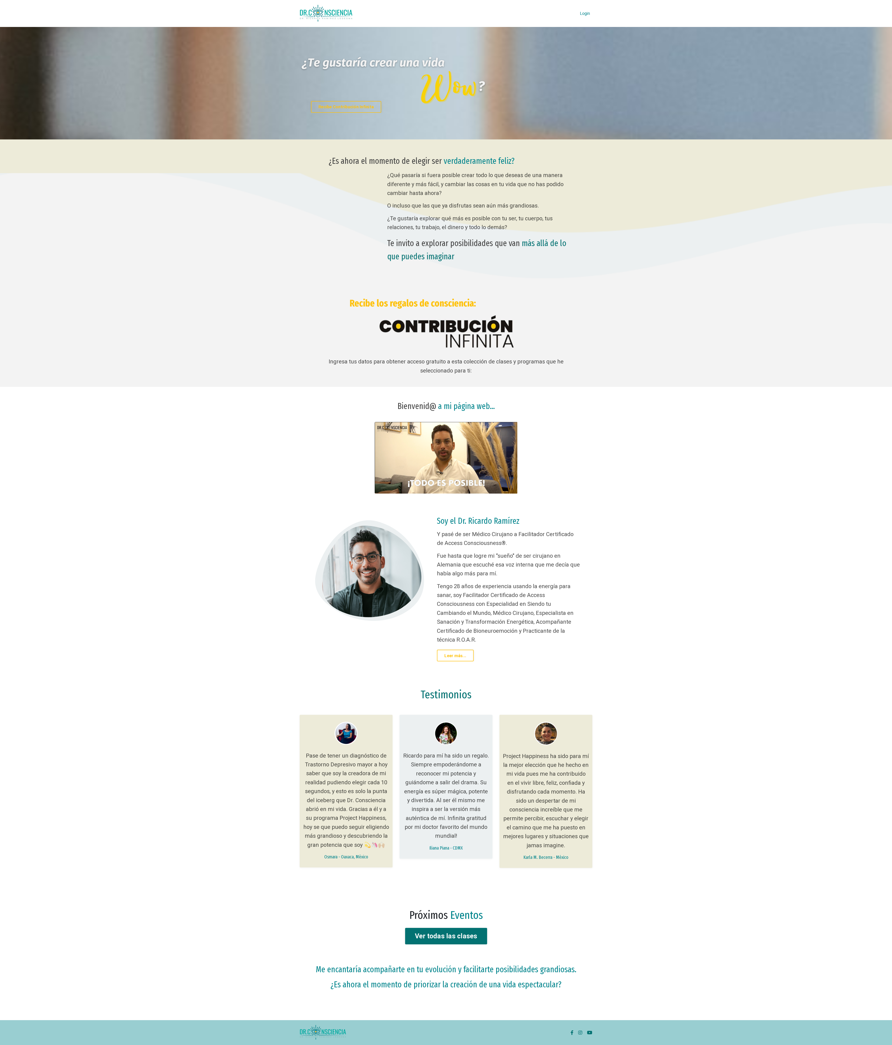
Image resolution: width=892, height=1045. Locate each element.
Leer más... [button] (455, 655)
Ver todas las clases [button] (446, 936)
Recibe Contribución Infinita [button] (346, 106)
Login (585, 13)
